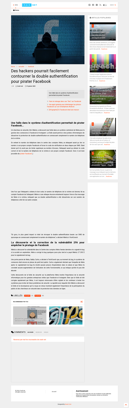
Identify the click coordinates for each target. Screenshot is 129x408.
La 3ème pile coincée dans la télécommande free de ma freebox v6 (102, 130)
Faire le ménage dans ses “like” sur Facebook (65, 101)
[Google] (97, 5)
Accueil (54, 391)
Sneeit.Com (68, 404)
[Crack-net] (29, 5)
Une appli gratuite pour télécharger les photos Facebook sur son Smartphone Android (64, 106)
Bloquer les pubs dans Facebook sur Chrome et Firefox (28, 319)
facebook (31, 66)
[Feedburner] (100, 5)
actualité (21, 66)
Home (17, 10)
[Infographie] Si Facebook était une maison (64, 110)
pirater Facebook (26, 154)
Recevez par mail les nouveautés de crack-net (29, 340)
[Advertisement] (28, 104)
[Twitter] (89, 5)
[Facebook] (93, 5)
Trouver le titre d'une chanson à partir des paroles (101, 67)
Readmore (104, 49)
